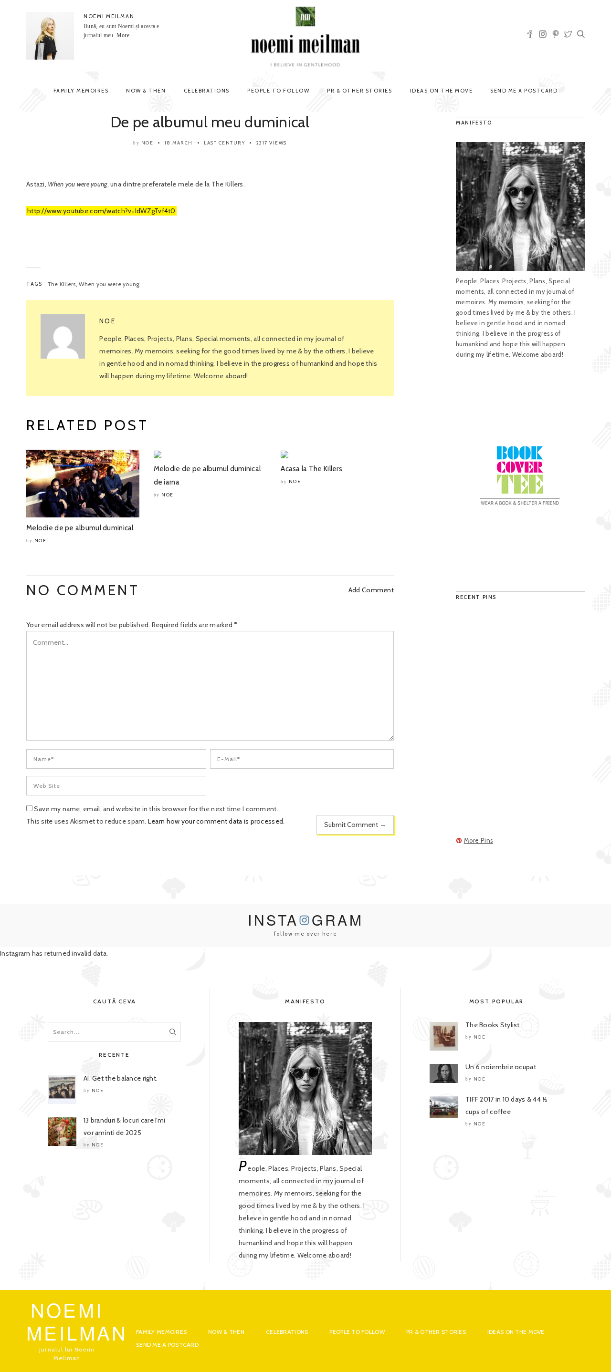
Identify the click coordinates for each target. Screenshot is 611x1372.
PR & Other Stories (359, 90)
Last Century (224, 143)
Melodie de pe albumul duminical (80, 528)
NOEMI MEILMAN (109, 16)
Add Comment (371, 590)
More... (125, 35)
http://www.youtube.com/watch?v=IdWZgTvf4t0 (101, 210)
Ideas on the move (441, 90)
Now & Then (146, 90)
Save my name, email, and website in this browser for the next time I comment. (156, 809)
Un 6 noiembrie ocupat (500, 1067)
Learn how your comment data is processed (215, 821)
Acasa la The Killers (311, 468)
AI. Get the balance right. (121, 1078)
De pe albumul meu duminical (210, 122)
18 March (179, 143)
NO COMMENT (82, 590)
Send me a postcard (524, 90)
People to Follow (278, 90)
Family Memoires (81, 90)
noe (147, 143)
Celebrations (207, 90)
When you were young (109, 284)
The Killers (61, 284)
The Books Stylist (492, 1025)
